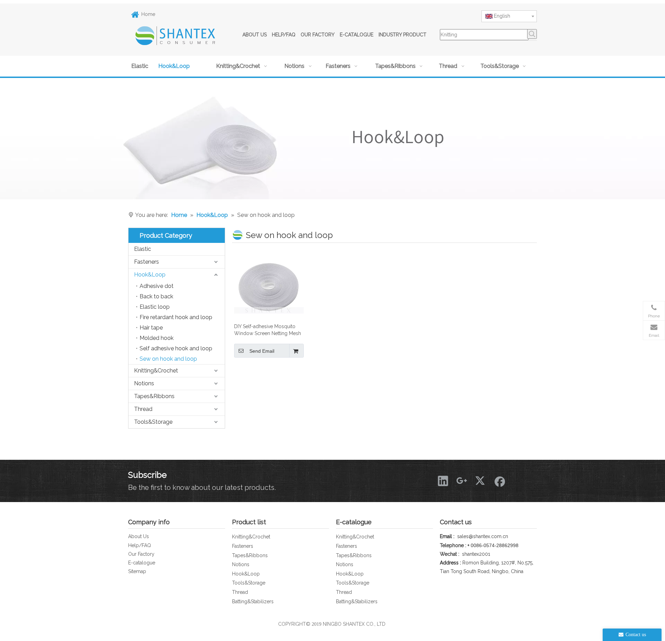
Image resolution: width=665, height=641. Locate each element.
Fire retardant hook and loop (176, 317)
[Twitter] (480, 480)
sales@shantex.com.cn (482, 536)
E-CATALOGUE (356, 34)
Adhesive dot (157, 286)
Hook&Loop (150, 274)
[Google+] (461, 480)
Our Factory (141, 554)
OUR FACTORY (318, 34)
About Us (138, 536)
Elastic (142, 249)
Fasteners (146, 261)
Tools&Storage (153, 422)
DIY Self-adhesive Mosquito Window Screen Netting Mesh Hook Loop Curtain (267, 330)
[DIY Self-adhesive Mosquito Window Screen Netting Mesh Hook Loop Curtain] (269, 284)
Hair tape (151, 327)
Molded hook (157, 338)
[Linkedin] (443, 480)
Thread (143, 409)
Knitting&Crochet (156, 370)
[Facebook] (499, 480)
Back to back (156, 296)
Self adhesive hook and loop (176, 348)
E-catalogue (141, 562)
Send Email (261, 351)
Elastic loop (155, 307)
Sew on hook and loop (168, 358)
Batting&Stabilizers (253, 601)
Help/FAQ (139, 545)
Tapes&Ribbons (154, 396)
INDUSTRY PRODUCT (402, 34)
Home (148, 14)
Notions (144, 383)
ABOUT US (254, 34)
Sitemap (137, 571)
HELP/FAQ (283, 34)
